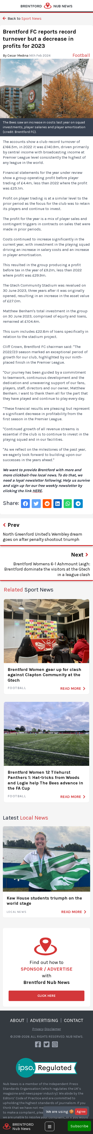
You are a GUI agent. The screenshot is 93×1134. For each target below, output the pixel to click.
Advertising (44, 1020)
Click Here (46, 996)
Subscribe (79, 1126)
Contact (73, 1020)
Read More (70, 688)
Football (17, 688)
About (17, 1020)
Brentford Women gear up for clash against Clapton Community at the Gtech (44, 675)
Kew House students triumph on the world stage (44, 900)
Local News (16, 912)
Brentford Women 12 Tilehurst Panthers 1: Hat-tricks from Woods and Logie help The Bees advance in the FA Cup (45, 780)
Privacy (38, 1029)
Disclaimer (52, 1029)
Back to (24, 18)
